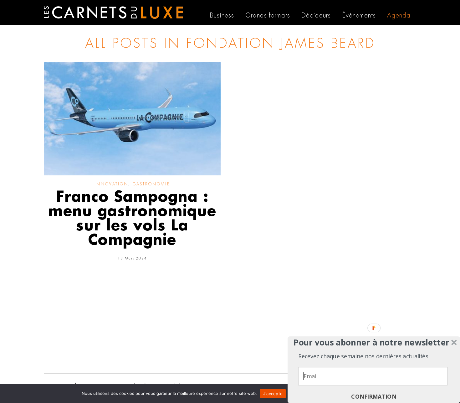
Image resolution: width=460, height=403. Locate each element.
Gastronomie (151, 184)
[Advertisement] (230, 320)
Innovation (111, 184)
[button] (371, 342)
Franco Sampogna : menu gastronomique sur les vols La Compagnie (132, 218)
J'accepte (273, 393)
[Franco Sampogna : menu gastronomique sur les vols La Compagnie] (132, 118)
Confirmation (373, 396)
